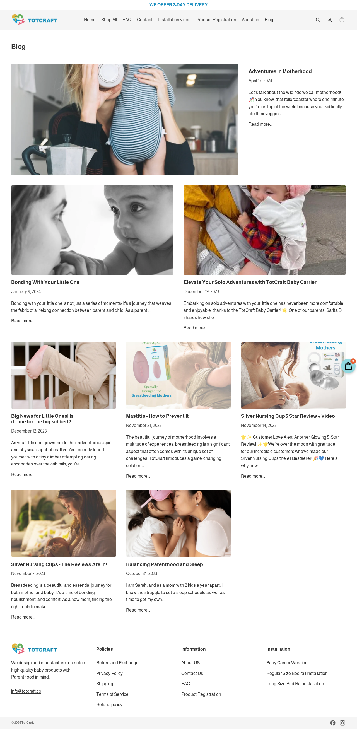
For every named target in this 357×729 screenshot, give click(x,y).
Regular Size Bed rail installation (297, 673)
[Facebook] (332, 723)
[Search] (318, 20)
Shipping (104, 683)
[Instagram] (342, 723)
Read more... (260, 124)
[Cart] (342, 20)
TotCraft (27, 723)
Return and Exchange (117, 662)
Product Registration (201, 694)
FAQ (185, 683)
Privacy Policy (109, 673)
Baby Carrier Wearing (287, 662)
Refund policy (109, 704)
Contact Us (192, 673)
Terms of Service (112, 694)
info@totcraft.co (26, 691)
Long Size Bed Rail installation (295, 683)
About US (190, 662)
